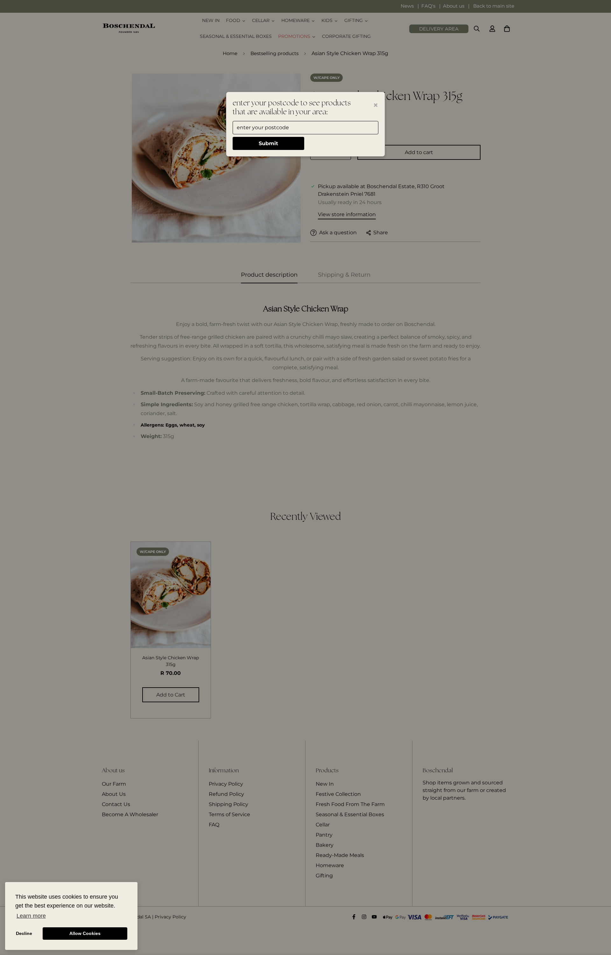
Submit (268, 143)
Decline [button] (24, 933)
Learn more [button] (31, 916)
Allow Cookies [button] (85, 933)
